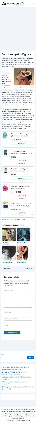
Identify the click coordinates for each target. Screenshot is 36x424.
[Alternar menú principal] (32, 3)
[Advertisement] (18, 26)
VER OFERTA (22, 143)
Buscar (4, 354)
